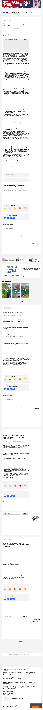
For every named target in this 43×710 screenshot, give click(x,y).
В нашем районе (8, 307)
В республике (7, 539)
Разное (33, 654)
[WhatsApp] (13, 218)
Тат (31, 12)
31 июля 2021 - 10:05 (6, 441)
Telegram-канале (8, 175)
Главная (10, 654)
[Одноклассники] (8, 218)
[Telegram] (11, 218)
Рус (26, 12)
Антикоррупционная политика (9, 704)
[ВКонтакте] (5, 218)
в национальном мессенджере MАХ (12, 180)
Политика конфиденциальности (9, 707)
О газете (28, 654)
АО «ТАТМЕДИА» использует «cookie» (10, 705)
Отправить (25, 235)
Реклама (23, 654)
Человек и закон (8, 431)
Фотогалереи (16, 654)
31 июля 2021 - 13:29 (6, 315)
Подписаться (36, 706)
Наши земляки (7, 20)
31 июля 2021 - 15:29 (6, 28)
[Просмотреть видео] (6, 290)
